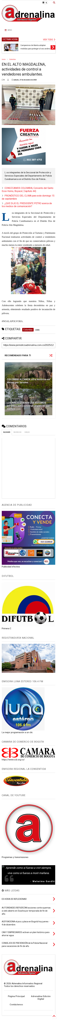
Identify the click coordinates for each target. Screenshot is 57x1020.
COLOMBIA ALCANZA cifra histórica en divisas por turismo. (28, 381)
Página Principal (16, 996)
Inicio (3, 59)
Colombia (12, 59)
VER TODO (48, 39)
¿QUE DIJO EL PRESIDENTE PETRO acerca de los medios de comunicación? (27, 205)
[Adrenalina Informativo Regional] (28, 23)
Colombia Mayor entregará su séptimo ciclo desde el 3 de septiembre (32, 45)
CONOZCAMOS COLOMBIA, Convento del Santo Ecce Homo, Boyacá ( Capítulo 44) (27, 190)
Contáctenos (16, 1004)
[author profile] (8, 79)
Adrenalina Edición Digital (41, 997)
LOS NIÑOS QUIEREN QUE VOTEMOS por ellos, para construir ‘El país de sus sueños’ (28, 405)
